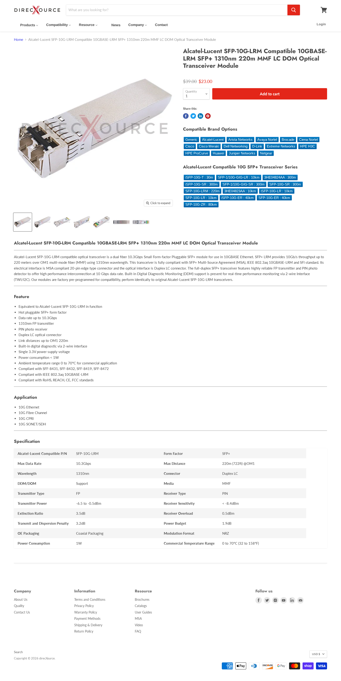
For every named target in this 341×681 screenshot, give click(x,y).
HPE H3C (307, 146)
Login (321, 24)
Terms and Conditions (89, 599)
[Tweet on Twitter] (193, 116)
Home (18, 40)
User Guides (143, 612)
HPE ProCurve (196, 153)
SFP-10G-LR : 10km (201, 198)
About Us (20, 599)
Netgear (266, 153)
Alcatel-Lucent (213, 139)
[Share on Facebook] (186, 116)
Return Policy (83, 631)
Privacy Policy (84, 606)
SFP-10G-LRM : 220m (202, 191)
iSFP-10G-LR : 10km (277, 191)
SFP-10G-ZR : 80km (201, 204)
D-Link (257, 146)
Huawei (218, 153)
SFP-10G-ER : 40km (274, 198)
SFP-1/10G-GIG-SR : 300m (243, 184)
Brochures (142, 599)
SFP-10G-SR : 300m (285, 184)
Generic (191, 139)
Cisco (189, 146)
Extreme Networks (281, 146)
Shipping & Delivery (88, 625)
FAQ (138, 631)
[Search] (293, 10)
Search (18, 652)
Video (139, 625)
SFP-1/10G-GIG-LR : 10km (239, 177)
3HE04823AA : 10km (240, 191)
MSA (138, 618)
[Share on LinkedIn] (200, 116)
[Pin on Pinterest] (208, 116)
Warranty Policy (85, 612)
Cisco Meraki (209, 146)
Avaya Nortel (267, 139)
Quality (19, 606)
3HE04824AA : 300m (280, 177)
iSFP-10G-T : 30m (199, 177)
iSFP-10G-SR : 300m (201, 184)
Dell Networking (236, 146)
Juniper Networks (242, 153)
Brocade (288, 139)
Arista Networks (240, 139)
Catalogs (141, 606)
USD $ (316, 654)
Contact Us (22, 612)
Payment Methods (87, 618)
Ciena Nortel (308, 139)
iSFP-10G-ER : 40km (237, 198)
